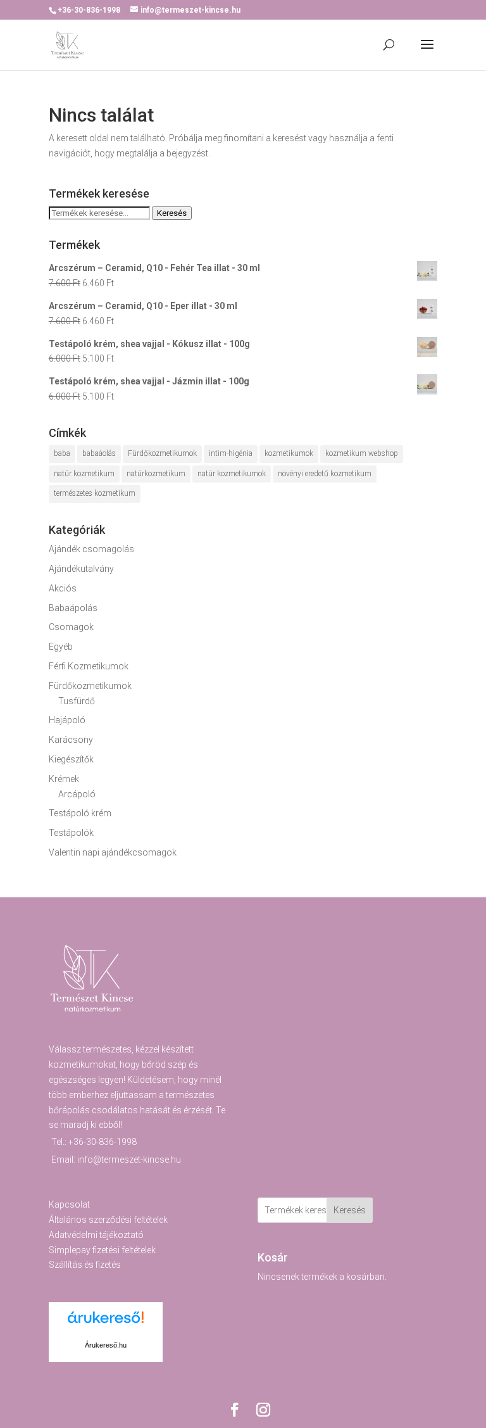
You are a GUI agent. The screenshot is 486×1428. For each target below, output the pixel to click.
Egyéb (61, 646)
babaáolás (99, 453)
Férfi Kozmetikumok (88, 666)
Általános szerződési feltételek (108, 1220)
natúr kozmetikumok (231, 473)
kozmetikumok (289, 453)
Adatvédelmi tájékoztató (96, 1235)
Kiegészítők (71, 759)
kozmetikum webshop (361, 453)
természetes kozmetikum (94, 493)
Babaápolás (73, 608)
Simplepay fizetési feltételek (102, 1250)
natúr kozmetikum (84, 473)
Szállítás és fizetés (85, 1265)
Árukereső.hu (106, 1345)
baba (62, 453)
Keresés (172, 213)
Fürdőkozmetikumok (162, 453)
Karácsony (71, 740)
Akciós (63, 588)
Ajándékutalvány (81, 569)
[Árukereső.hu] (106, 1324)
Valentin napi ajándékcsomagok (113, 852)
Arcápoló (77, 794)
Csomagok (71, 627)
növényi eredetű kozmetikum (324, 473)
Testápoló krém (80, 813)
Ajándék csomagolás (91, 549)
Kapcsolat (69, 1204)
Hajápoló (67, 720)
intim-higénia (230, 453)
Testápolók (71, 833)
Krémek (64, 779)
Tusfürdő (76, 701)
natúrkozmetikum (156, 473)
